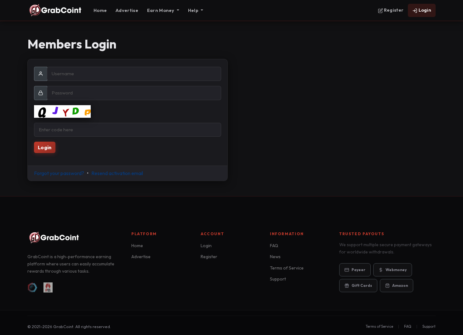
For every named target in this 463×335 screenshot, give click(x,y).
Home (100, 10)
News (275, 256)
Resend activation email (117, 173)
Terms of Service (287, 268)
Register (393, 10)
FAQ (274, 245)
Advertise (127, 10)
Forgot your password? (59, 173)
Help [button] (193, 10)
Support (278, 279)
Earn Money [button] (161, 10)
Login (424, 10)
